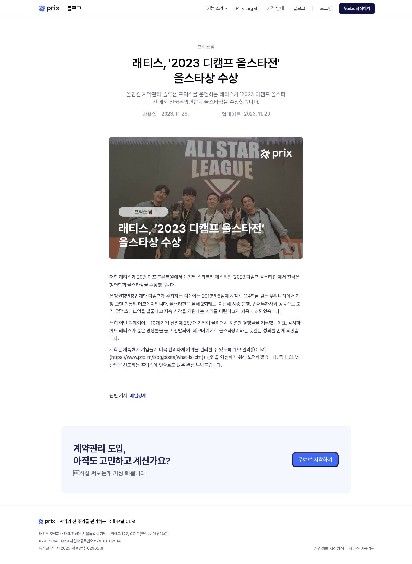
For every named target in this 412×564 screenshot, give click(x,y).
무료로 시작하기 (315, 459)
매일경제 (138, 395)
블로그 (74, 8)
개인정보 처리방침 (329, 548)
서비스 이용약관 (362, 548)
